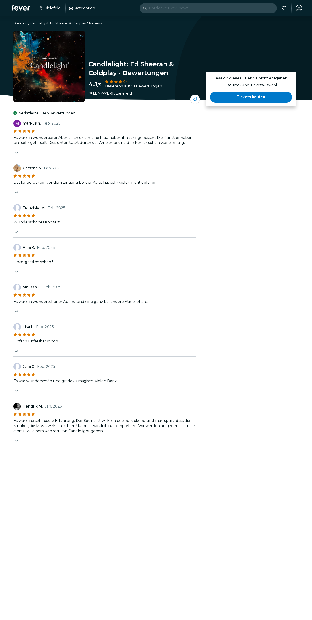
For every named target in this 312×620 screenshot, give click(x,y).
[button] (251, 97)
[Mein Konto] (299, 8)
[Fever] (21, 8)
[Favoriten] (284, 8)
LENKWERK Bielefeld (112, 93)
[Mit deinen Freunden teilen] (195, 99)
